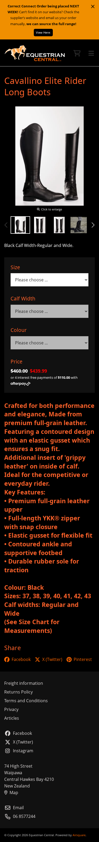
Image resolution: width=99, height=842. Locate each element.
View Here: (43, 32)
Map (14, 792)
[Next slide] (92, 225)
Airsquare (79, 835)
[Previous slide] (6, 225)
